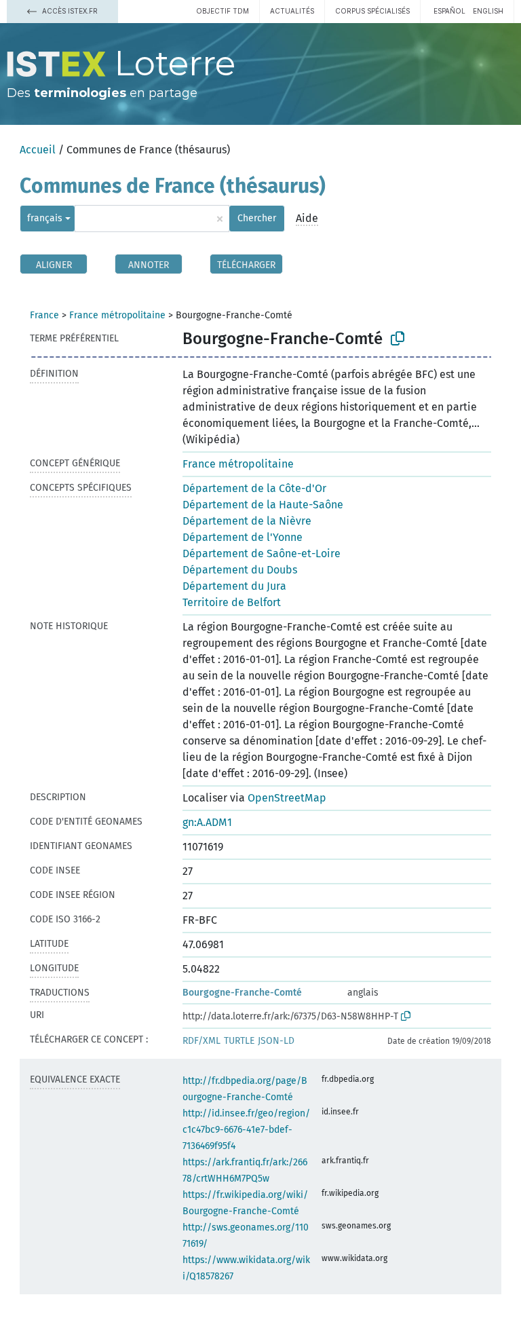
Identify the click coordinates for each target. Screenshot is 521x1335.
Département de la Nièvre (246, 520)
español (449, 11)
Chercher (256, 218)
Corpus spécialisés (372, 11)
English (488, 11)
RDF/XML (201, 1041)
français (44, 218)
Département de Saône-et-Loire (261, 553)
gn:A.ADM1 (207, 822)
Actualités (292, 11)
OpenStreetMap (287, 797)
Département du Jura (234, 586)
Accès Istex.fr (69, 11)
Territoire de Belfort (231, 602)
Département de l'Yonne (242, 537)
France (44, 315)
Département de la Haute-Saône (262, 504)
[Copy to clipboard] (397, 338)
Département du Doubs (239, 569)
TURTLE (239, 1041)
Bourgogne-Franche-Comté (242, 992)
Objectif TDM (222, 11)
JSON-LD (276, 1041)
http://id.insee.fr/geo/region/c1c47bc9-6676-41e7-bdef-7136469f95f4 (246, 1130)
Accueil (38, 149)
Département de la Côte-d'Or (254, 488)
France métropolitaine (117, 315)
